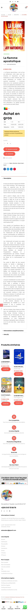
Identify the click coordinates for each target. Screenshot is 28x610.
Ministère (16, 14)
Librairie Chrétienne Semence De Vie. (14, 597)
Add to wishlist (8, 158)
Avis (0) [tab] (6, 334)
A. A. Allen (3, 396)
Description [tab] (7, 178)
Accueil (3, 14)
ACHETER (10, 154)
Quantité (5, 140)
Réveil (19, 163)
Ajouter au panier (12, 149)
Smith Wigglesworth (18, 397)
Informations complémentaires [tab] (14, 330)
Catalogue (10, 608)
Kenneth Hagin (17, 368)
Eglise (9, 14)
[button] (22, 24)
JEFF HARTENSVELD (11, 64)
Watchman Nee (4, 363)
